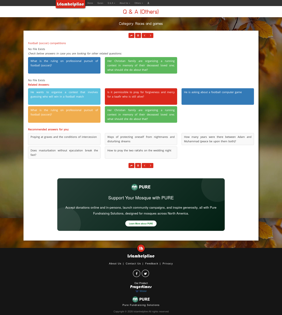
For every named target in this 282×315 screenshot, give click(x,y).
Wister (143, 291)
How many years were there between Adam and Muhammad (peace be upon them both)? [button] (217, 139)
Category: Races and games (141, 24)
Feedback (151, 263)
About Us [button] (124, 2)
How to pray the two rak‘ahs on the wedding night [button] (139, 150)
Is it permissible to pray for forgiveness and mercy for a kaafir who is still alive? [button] (141, 94)
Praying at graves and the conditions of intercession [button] (64, 137)
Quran (100, 2)
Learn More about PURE (141, 223)
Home (90, 2)
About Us (115, 263)
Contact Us (133, 263)
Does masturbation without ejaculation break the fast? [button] (64, 153)
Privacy (168, 263)
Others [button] (138, 2)
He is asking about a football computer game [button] (213, 92)
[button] (148, 3)
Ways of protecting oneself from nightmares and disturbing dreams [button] (141, 139)
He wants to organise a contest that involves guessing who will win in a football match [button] (64, 94)
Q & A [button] (111, 2)
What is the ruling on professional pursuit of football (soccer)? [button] (64, 63)
